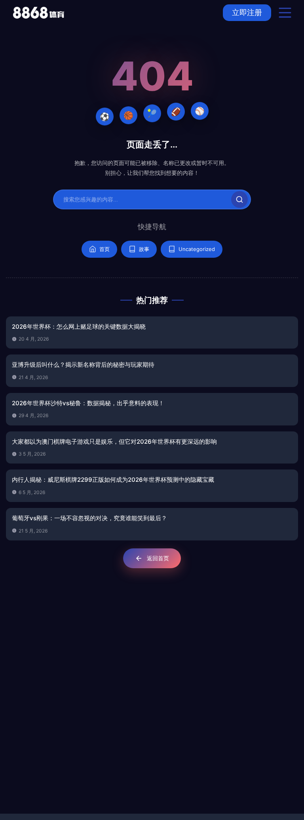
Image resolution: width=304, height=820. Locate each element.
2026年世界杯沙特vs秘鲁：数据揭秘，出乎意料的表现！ (88, 403)
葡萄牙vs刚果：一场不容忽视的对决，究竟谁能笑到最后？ (89, 518)
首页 (104, 249)
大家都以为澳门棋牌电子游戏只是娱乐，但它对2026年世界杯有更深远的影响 (114, 441)
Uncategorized (197, 249)
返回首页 (158, 558)
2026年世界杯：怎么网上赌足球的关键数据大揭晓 (79, 326)
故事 (144, 249)
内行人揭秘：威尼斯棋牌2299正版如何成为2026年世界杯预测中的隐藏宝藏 (113, 479)
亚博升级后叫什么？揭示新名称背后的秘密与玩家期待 (83, 364)
